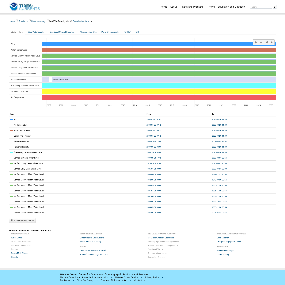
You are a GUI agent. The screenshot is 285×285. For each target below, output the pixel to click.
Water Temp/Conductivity (90, 241)
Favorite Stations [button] (81, 21)
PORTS (127, 31)
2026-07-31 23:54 (219, 212)
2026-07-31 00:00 (219, 168)
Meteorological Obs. (88, 31)
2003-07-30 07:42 (154, 119)
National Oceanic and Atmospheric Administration (84, 277)
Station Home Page (225, 250)
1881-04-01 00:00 (154, 190)
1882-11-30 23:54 (219, 196)
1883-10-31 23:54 (219, 201)
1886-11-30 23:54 (219, 207)
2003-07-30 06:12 (154, 130)
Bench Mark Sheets (19, 253)
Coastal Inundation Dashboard (161, 237)
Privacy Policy (152, 277)
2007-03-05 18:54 (219, 141)
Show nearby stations (23, 220)
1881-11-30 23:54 (219, 190)
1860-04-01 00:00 (154, 174)
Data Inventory (38, 21)
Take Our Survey (85, 280)
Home (163, 6)
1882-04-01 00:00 (154, 196)
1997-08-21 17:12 (154, 157)
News (212, 6)
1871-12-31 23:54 (219, 174)
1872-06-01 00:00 (154, 179)
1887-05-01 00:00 (154, 212)
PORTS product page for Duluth (94, 254)
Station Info (16, 31)
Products (23, 21)
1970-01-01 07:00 (154, 163)
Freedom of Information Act (114, 280)
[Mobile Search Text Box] (275, 7)
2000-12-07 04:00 (154, 152)
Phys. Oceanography (110, 31)
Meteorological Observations (92, 237)
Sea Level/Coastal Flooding (62, 31)
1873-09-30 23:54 (219, 179)
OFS (138, 31)
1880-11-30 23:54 (219, 185)
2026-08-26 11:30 (219, 119)
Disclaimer (65, 280)
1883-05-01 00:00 (154, 201)
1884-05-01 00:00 (154, 207)
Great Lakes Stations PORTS (93, 250)
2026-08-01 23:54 (219, 157)
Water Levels (16, 237)
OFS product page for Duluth (229, 241)
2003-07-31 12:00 (154, 141)
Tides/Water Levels (35, 31)
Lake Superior (223, 237)
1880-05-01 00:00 (154, 185)
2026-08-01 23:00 (219, 163)
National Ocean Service (126, 277)
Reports (14, 256)
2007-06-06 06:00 (154, 146)
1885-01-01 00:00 (154, 168)
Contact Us (139, 280)
